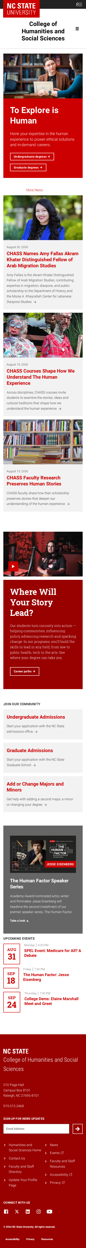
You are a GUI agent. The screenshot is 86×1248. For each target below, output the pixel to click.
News (54, 1145)
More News (34, 190)
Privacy (30, 1239)
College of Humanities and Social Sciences (43, 31)
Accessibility (12, 1239)
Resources (47, 1239)
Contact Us (17, 1158)
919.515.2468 (13, 1106)
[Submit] (78, 1129)
